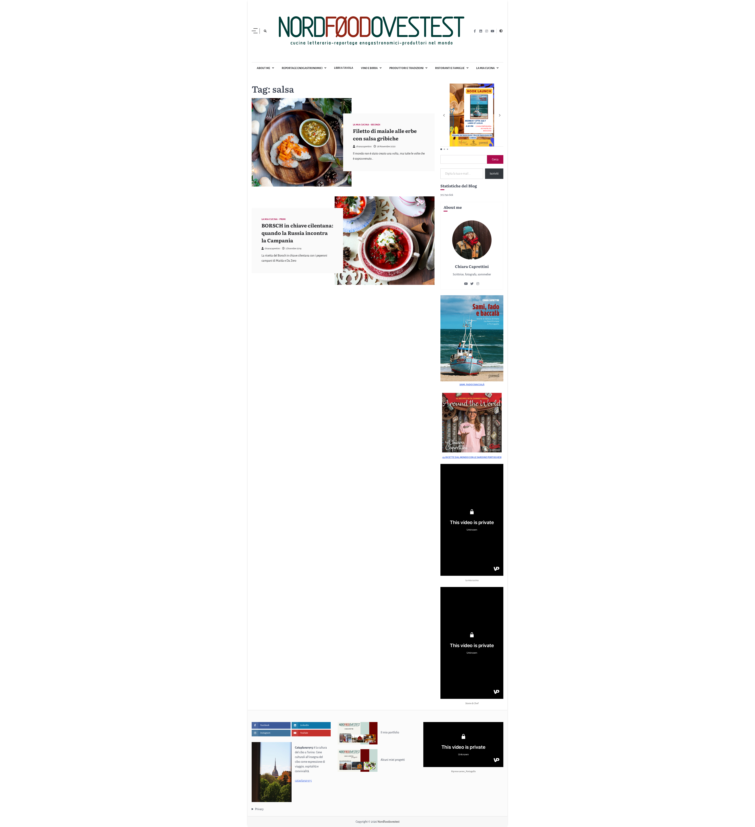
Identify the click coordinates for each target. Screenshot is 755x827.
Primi (282, 219)
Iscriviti (494, 173)
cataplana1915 (303, 780)
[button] (500, 115)
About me (263, 68)
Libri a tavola (343, 67)
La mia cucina (485, 68)
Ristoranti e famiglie (450, 68)
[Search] (265, 31)
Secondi (375, 124)
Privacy (259, 809)
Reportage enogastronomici (302, 68)
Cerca (495, 159)
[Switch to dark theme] (501, 31)
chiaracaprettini (364, 146)
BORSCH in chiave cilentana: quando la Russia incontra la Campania (297, 233)
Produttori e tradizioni (406, 68)
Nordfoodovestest (389, 821)
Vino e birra (369, 68)
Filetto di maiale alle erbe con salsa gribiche (385, 134)
